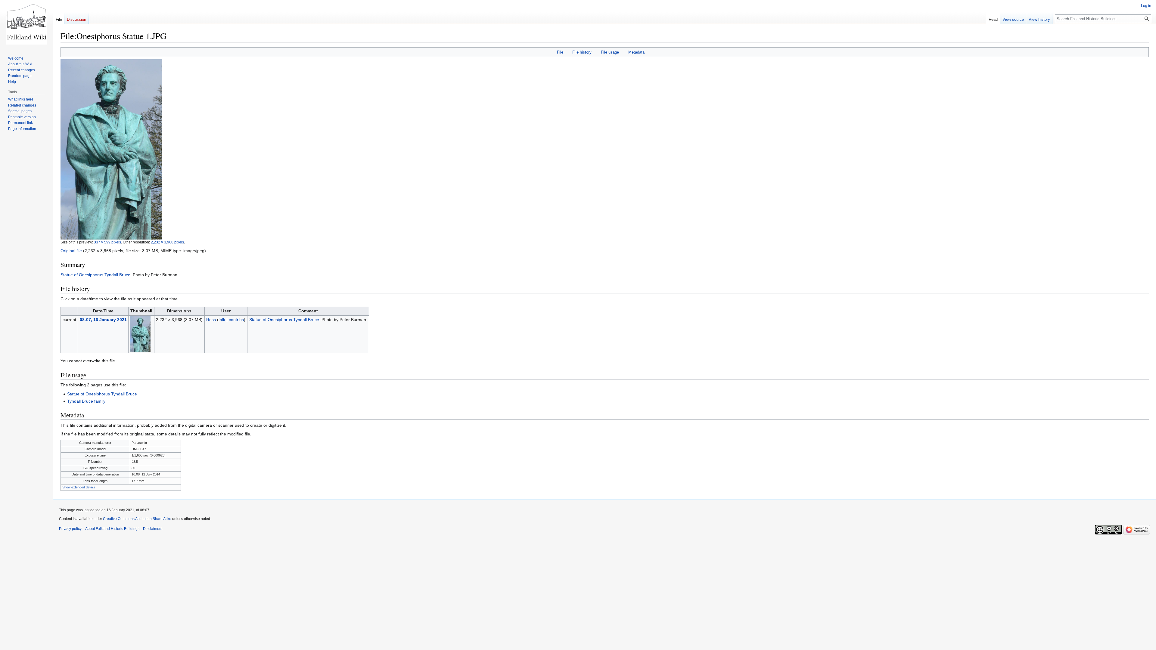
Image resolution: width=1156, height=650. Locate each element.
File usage (610, 52)
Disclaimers (152, 529)
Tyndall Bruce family (86, 401)
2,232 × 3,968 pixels (167, 242)
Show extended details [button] (78, 487)
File (560, 52)
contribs (236, 319)
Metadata (636, 52)
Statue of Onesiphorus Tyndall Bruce (95, 274)
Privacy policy (70, 529)
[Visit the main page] (26, 24)
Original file (71, 250)
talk (222, 319)
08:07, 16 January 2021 (103, 319)
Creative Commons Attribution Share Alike (137, 519)
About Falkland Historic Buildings (112, 529)
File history (582, 52)
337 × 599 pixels (107, 242)
